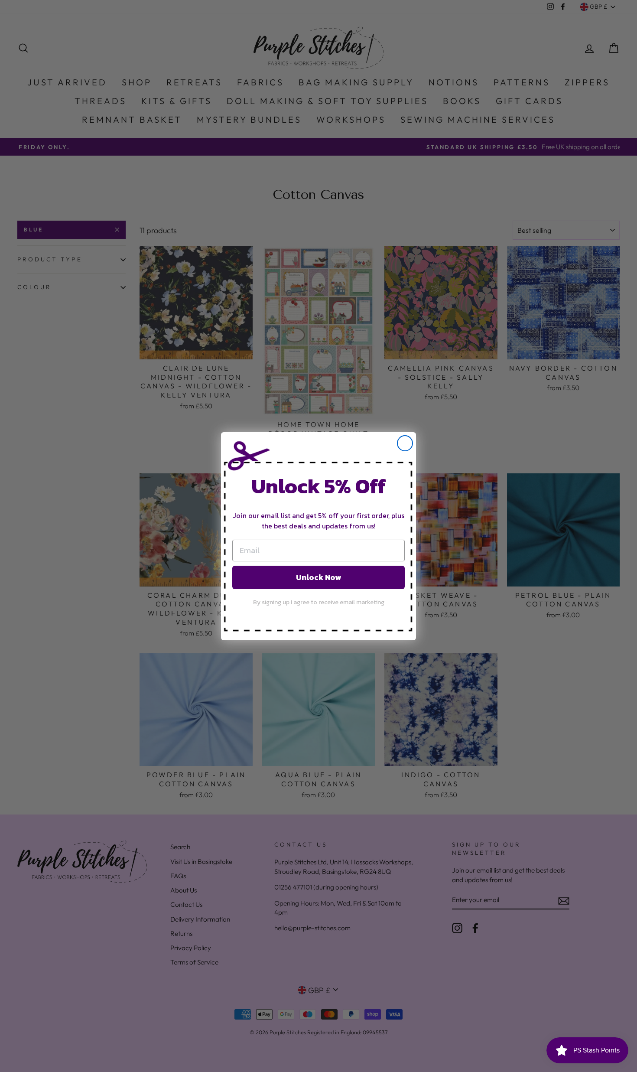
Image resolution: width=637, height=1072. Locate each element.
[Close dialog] (405, 443)
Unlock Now (318, 577)
